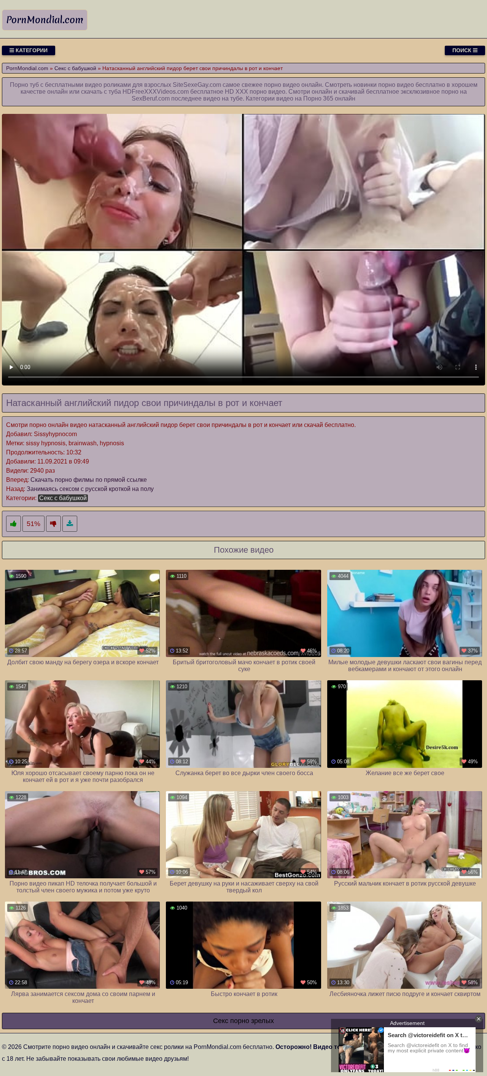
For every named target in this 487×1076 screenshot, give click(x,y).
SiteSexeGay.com (197, 85)
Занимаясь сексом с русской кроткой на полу (90, 489)
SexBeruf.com (151, 98)
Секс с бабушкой (63, 498)
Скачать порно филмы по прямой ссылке (88, 479)
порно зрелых (252, 1021)
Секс (220, 1021)
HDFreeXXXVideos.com (156, 91)
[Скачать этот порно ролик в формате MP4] (69, 524)
